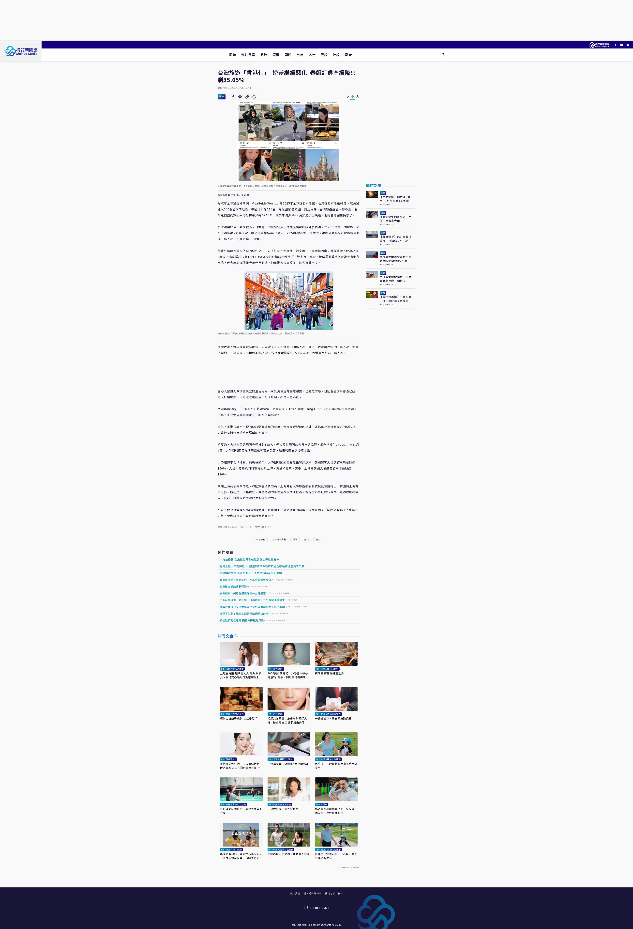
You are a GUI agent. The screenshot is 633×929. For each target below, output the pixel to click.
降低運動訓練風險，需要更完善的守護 (241, 811)
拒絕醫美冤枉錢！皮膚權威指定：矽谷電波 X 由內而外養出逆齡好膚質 (241, 766)
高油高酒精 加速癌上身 (329, 673)
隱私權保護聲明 (313, 893)
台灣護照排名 (279, 539)
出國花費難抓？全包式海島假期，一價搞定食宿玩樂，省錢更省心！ (241, 856)
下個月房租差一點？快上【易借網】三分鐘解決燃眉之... (253, 600)
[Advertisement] (316, 20)
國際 (288, 54)
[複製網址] (247, 97)
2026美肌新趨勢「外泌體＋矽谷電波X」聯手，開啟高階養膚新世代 (288, 675)
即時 (232, 54)
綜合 (312, 54)
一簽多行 (260, 539)
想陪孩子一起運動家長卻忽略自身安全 (336, 766)
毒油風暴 (248, 54)
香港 (295, 539)
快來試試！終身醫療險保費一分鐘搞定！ (244, 593)
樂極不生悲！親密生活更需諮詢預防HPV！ (245, 613)
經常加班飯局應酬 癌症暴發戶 (238, 718)
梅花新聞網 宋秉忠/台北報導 (233, 195)
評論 (324, 54)
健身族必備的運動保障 (233, 586)
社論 (336, 54)
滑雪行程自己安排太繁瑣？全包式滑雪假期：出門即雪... (253, 607)
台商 (300, 54)
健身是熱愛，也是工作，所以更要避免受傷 (245, 580)
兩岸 (276, 54)
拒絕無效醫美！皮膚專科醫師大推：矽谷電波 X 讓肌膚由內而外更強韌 (288, 720)
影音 (348, 54)
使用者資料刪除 (334, 893)
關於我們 (295, 893)
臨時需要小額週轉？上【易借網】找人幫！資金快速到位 (336, 811)
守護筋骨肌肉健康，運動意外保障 (289, 854)
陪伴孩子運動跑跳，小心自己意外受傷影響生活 (336, 856)
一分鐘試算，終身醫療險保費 (333, 718)
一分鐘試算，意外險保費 (283, 809)
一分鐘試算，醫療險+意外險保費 (288, 764)
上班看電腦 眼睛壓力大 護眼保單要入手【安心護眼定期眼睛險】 (240, 675)
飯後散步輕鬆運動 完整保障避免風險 (242, 620)
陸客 (318, 539)
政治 (264, 54)
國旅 (306, 539)
